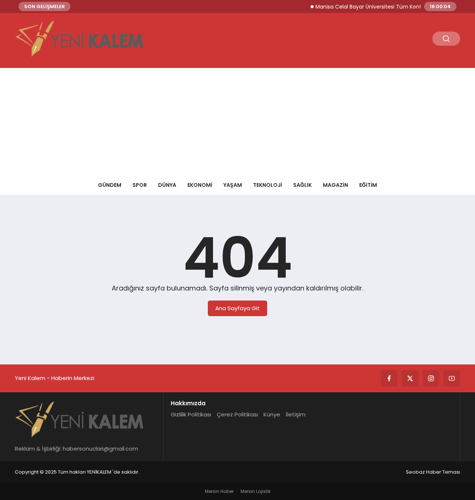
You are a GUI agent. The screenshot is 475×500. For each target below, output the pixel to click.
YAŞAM (232, 185)
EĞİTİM (368, 185)
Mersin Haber (219, 491)
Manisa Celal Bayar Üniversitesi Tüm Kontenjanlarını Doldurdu (389, 6)
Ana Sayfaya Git (237, 308)
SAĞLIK (302, 185)
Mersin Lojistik (255, 491)
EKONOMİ (199, 185)
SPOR (139, 185)
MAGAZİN (335, 185)
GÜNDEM (109, 185)
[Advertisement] (237, 120)
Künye (271, 414)
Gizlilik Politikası (191, 414)
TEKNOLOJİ (267, 185)
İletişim (295, 414)
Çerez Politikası (237, 414)
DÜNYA (167, 185)
